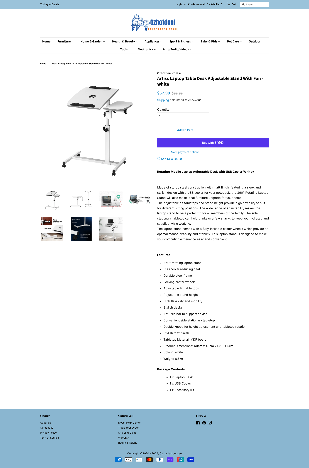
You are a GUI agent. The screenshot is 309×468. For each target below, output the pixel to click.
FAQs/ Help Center (129, 422)
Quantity (163, 109)
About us (45, 422)
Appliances (152, 41)
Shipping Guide (127, 432)
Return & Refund (127, 442)
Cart (234, 4)
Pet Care (233, 41)
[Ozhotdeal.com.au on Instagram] (210, 423)
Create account (196, 4)
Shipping (163, 100)
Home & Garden (91, 41)
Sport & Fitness (180, 41)
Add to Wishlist (171, 159)
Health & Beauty (124, 41)
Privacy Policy (48, 432)
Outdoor (255, 41)
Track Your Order (128, 427)
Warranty (123, 437)
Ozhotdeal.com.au (171, 453)
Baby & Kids (209, 41)
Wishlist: (216, 4)
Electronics (146, 49)
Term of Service (49, 437)
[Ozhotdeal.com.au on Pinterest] (204, 423)
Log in (179, 4)
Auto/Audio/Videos (176, 49)
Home (46, 41)
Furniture (64, 41)
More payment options (185, 152)
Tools (124, 49)
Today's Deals (49, 4)
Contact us (46, 427)
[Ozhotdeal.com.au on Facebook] (198, 423)
